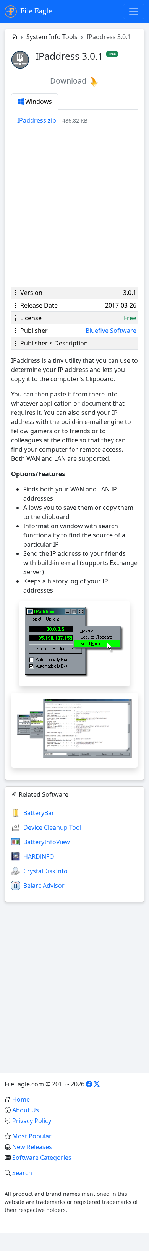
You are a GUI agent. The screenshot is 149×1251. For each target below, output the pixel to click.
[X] (97, 1084)
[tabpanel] (77, 120)
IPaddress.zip (36, 120)
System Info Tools (52, 37)
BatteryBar (38, 813)
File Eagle (35, 11)
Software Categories (41, 1157)
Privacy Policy (31, 1121)
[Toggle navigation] (133, 11)
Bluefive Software (111, 330)
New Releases (32, 1147)
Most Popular (32, 1136)
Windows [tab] (38, 101)
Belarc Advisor (44, 885)
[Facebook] (89, 1084)
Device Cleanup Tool (52, 827)
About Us (25, 1110)
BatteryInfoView (46, 842)
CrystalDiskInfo (45, 871)
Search (22, 1173)
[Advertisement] (74, 205)
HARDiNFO (38, 856)
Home (21, 1099)
